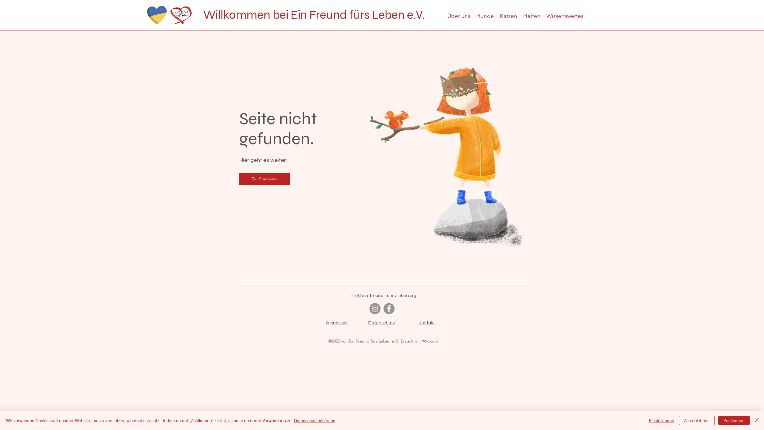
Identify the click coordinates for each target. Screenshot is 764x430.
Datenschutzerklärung (314, 420)
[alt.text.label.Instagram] (375, 308)
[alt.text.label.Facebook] (389, 308)
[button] (458, 16)
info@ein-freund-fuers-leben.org (383, 296)
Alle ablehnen (697, 420)
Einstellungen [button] (661, 420)
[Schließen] (756, 420)
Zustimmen (734, 420)
